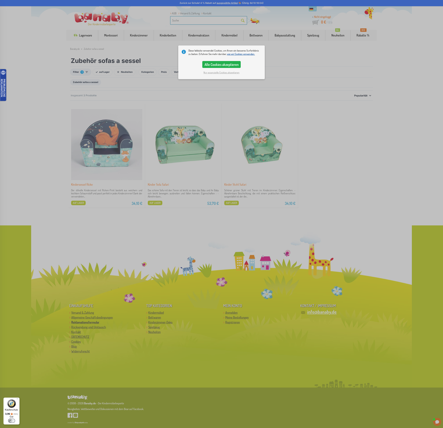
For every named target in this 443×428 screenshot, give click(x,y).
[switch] (11, 421)
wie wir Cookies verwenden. (241, 54)
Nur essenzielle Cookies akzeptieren (221, 72)
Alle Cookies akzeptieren (222, 64)
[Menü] (17, 400)
